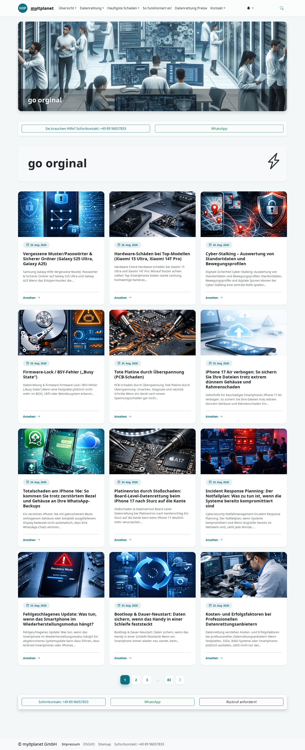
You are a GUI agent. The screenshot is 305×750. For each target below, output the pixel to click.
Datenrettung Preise (191, 8)
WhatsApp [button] (152, 702)
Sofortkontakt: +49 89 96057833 (63, 702)
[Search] (282, 8)
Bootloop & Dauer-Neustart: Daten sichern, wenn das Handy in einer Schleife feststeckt (149, 619)
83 (169, 680)
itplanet (42, 8)
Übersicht (66, 8)
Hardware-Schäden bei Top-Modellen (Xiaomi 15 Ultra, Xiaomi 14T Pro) (152, 256)
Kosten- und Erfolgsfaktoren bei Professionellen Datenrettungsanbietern (238, 619)
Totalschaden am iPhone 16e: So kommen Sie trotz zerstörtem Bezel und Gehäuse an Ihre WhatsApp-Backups (59, 498)
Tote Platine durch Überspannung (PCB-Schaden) (149, 374)
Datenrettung (90, 8)
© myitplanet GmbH (37, 744)
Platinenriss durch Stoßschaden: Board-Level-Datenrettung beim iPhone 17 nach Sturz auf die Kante (150, 496)
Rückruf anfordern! (241, 702)
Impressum (71, 744)
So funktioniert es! (157, 8)
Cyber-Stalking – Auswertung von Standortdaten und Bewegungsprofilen (240, 258)
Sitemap (104, 744)
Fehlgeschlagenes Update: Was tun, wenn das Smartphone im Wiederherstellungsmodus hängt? (60, 619)
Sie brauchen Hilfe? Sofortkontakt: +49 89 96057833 (85, 128)
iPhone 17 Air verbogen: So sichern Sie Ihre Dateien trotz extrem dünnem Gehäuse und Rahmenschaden (241, 379)
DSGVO (89, 744)
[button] (250, 8)
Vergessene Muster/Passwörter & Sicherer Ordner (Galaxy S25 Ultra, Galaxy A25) (58, 258)
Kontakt (216, 8)
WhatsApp (219, 128)
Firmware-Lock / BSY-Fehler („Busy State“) (58, 374)
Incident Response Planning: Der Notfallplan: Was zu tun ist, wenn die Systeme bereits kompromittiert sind (243, 498)
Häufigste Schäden (122, 8)
